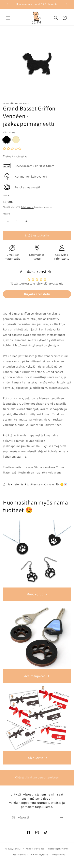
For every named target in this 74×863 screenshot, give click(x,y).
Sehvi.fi (17, 848)
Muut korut (35, 594)
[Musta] (6, 139)
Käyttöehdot (19, 854)
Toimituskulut (27, 207)
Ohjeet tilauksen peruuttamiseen (37, 777)
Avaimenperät (34, 676)
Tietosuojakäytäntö (58, 848)
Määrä (6, 213)
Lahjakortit (34, 758)
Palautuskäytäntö (34, 848)
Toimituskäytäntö (38, 854)
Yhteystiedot (58, 854)
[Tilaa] (61, 817)
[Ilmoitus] (66, 4)
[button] (8, 18)
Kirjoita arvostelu (37, 294)
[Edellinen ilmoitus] (7, 4)
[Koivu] (16, 139)
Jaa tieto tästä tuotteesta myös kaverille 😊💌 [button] (37, 484)
